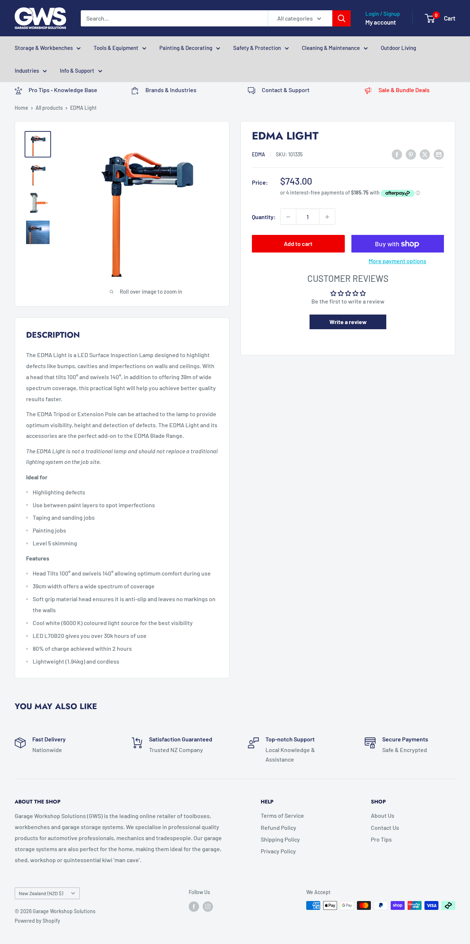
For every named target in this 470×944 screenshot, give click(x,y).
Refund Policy (278, 827)
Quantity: (264, 216)
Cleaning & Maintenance (331, 47)
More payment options (397, 261)
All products (49, 108)
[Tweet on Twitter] (425, 154)
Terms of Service (282, 815)
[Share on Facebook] (397, 154)
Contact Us (385, 827)
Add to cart (298, 243)
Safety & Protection (257, 47)
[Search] (341, 18)
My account (380, 22)
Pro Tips (381, 839)
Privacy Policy (278, 850)
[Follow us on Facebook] (194, 906)
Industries (27, 70)
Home (21, 108)
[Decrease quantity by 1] (288, 217)
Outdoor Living (398, 47)
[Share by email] (439, 154)
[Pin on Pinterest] (411, 154)
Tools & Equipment (116, 47)
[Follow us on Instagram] (208, 906)
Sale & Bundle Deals (404, 89)
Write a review (348, 321)
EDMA (258, 154)
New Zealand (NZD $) (41, 893)
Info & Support (77, 70)
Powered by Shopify (37, 921)
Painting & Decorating (185, 47)
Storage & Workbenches (44, 47)
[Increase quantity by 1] (327, 217)
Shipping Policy (280, 839)
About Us (382, 815)
